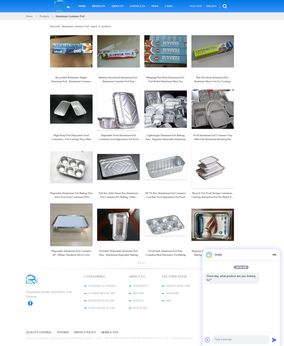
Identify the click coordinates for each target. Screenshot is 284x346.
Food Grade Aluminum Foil (103, 308)
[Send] (274, 340)
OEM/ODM (172, 293)
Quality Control (39, 332)
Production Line (178, 285)
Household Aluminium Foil (103, 300)
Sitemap (63, 332)
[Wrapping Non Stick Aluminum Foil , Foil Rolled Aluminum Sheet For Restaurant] (165, 51)
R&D (169, 300)
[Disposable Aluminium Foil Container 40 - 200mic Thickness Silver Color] (71, 224)
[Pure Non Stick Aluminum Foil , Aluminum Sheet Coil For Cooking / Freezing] (212, 51)
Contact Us (137, 6)
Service (138, 300)
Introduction (142, 285)
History (138, 293)
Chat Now (196, 6)
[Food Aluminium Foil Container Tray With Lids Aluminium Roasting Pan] (212, 109)
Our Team (140, 308)
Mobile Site (110, 332)
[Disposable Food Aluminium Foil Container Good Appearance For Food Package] (118, 109)
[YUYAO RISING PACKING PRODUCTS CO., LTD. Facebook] (32, 303)
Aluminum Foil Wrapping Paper (103, 293)
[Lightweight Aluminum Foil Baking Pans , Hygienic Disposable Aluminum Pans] (165, 109)
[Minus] (274, 254)
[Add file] (207, 340)
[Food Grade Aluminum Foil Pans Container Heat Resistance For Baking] (165, 224)
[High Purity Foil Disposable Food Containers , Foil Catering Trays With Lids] (71, 109)
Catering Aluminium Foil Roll (103, 285)
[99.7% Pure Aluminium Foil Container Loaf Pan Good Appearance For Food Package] (165, 167)
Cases (169, 6)
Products (98, 6)
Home (82, 6)
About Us (117, 6)
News (154, 6)
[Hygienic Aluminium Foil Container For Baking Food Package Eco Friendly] (212, 224)
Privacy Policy (85, 332)
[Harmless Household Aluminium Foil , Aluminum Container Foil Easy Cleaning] (118, 51)
